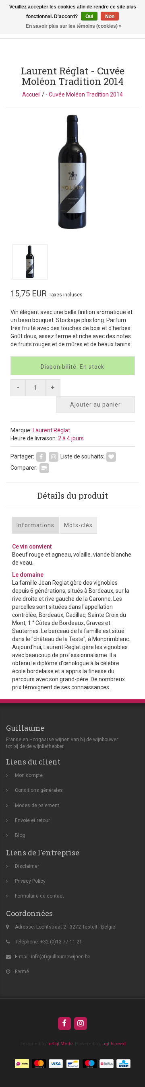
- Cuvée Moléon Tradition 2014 (84, 94)
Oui (89, 16)
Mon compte (29, 775)
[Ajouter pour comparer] (44, 467)
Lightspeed (114, 1043)
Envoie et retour (32, 820)
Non (109, 16)
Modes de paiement (37, 805)
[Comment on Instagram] (53, 456)
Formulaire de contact (39, 896)
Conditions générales (39, 790)
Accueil (31, 94)
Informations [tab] (35, 525)
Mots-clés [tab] (78, 525)
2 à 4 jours (71, 438)
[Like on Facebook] (41, 456)
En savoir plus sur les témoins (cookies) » (74, 26)
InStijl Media (61, 1043)
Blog (20, 835)
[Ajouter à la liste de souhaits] (111, 456)
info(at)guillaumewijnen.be (60, 957)
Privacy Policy (30, 881)
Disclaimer (27, 866)
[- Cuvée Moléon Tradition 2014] (72, 171)
